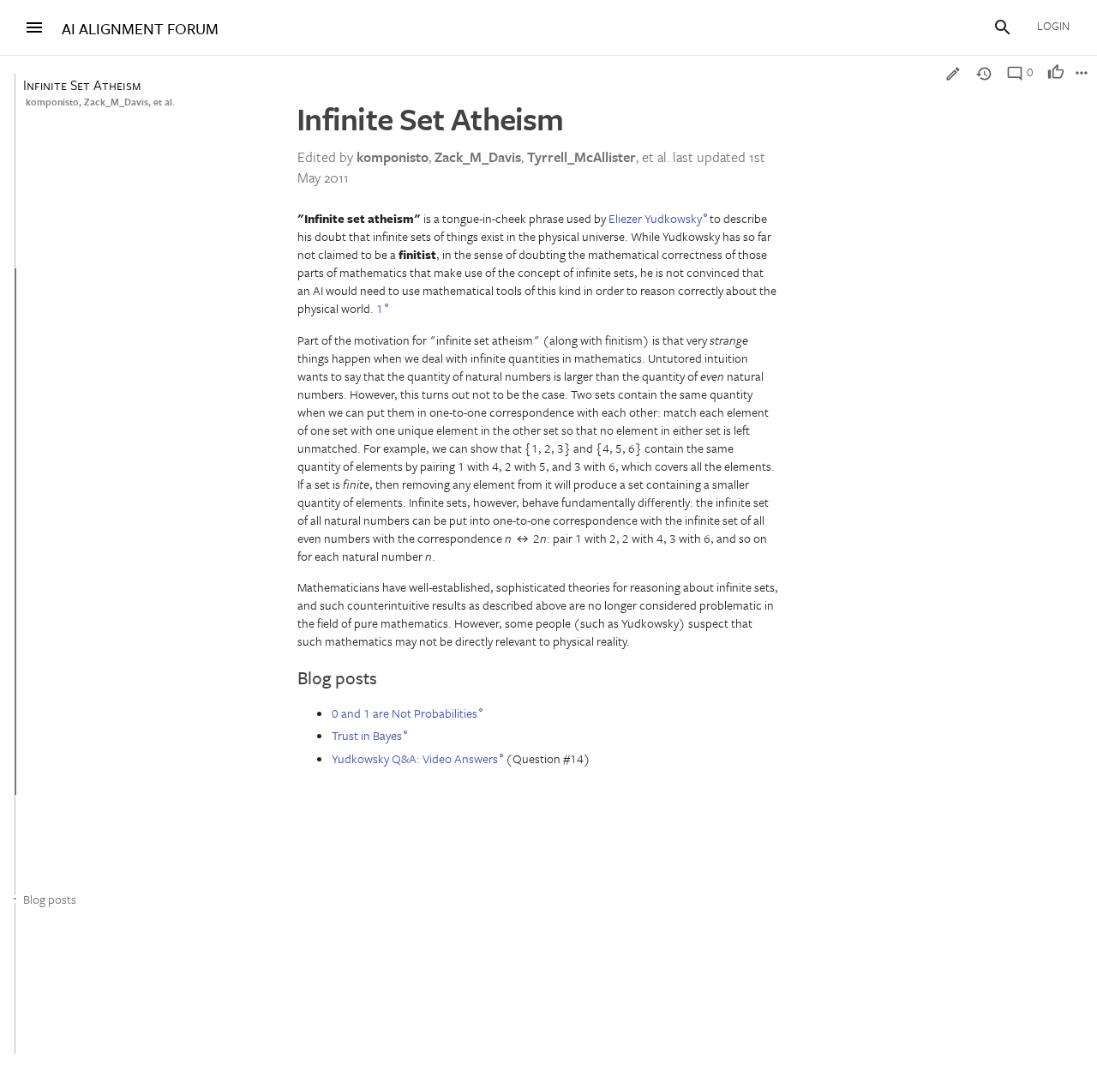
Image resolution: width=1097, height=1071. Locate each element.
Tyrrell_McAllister (581, 157)
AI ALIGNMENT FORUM (140, 29)
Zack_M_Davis (116, 101)
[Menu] (34, 27)
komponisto (52, 101)
